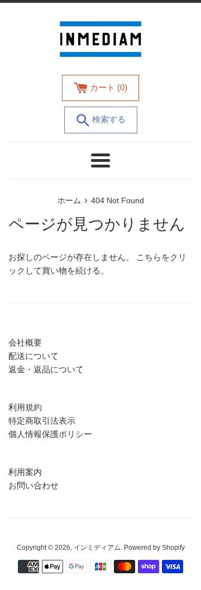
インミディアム (97, 547)
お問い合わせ (33, 485)
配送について (33, 356)
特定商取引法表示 (41, 420)
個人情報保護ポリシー (50, 434)
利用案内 (25, 472)
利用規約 (25, 407)
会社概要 (25, 342)
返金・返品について (46, 369)
